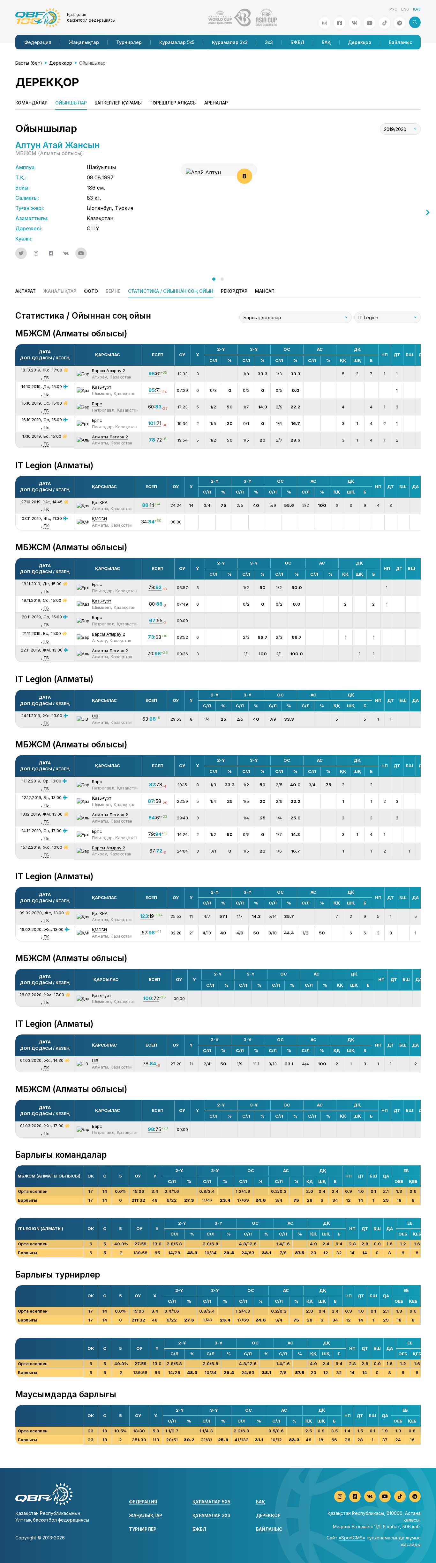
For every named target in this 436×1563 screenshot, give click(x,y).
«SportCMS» (352, 1537)
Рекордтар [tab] (234, 291)
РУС (393, 9)
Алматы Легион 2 (110, 436)
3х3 (269, 42)
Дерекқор (359, 42)
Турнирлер (129, 42)
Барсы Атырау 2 (108, 370)
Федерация (37, 42)
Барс (97, 403)
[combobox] (400, 129)
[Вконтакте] (354, 23)
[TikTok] (384, 23)
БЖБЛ (297, 42)
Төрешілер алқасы (173, 102)
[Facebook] (339, 23)
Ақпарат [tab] (25, 291)
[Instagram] (324, 23)
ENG (405, 9)
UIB (95, 715)
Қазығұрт (101, 387)
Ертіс (97, 420)
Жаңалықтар (84, 42)
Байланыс (400, 42)
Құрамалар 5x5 (176, 42)
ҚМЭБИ (99, 518)
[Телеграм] (399, 23)
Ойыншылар (71, 102)
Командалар (31, 102)
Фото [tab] (91, 291)
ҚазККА (100, 502)
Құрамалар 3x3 (230, 42)
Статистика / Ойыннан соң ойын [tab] (170, 291)
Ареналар (216, 102)
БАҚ (326, 42)
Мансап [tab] (264, 291)
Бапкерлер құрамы (118, 102)
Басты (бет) (28, 63)
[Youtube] (369, 23)
